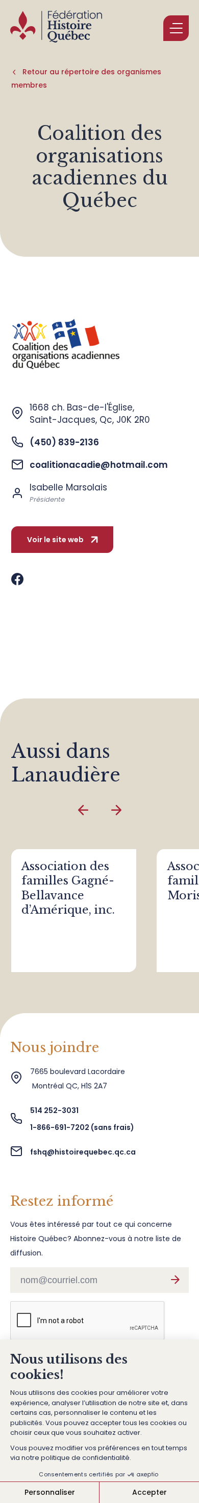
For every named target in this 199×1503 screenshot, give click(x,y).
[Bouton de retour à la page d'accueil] (56, 28)
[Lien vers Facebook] (17, 579)
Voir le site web (55, 539)
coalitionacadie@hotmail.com (99, 465)
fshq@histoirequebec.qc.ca (83, 1152)
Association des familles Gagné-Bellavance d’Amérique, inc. (68, 887)
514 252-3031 (55, 1110)
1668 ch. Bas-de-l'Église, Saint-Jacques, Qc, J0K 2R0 (90, 413)
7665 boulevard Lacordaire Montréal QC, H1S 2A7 (77, 1078)
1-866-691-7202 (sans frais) (82, 1127)
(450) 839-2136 (64, 442)
